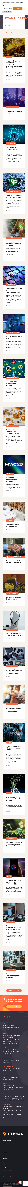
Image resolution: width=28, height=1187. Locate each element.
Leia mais (8, 79)
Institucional (7, 1140)
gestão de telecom (8, 1162)
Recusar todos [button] (7, 11)
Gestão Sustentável (11, 666)
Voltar (8, 25)
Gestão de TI (10, 921)
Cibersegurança (11, 143)
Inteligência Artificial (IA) (13, 332)
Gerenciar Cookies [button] (7, 8)
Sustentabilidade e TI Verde (13, 191)
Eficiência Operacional (12, 107)
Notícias (9, 57)
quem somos (6, 1149)
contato (5, 1152)
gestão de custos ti (7, 1167)
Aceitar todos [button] (17, 8)
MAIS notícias (14, 990)
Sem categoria (10, 969)
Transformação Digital (12, 377)
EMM (4, 1164)
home (4, 1146)
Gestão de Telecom (12, 629)
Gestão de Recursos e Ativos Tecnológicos (14, 557)
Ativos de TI (10, 520)
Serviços (5, 1158)
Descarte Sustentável (12, 593)
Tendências (10, 473)
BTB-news (5, 1144)
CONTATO (14, 1006)
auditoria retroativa (8, 1170)
